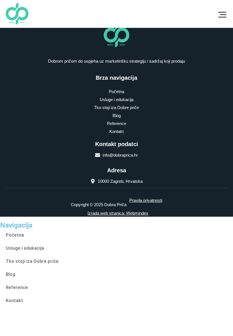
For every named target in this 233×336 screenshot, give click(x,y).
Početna (116, 91)
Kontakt (116, 131)
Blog (117, 115)
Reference (116, 123)
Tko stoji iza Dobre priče (116, 107)
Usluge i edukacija (117, 99)
